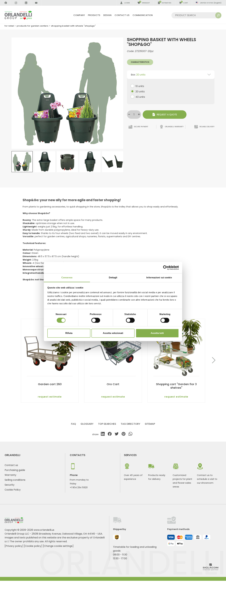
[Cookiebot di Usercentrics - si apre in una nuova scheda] (165, 267)
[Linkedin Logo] (26, 3)
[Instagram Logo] (16, 3)
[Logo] (22, 15)
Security (9, 485)
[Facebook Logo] (6, 3)
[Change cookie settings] (58, 546)
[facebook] (110, 434)
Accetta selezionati (113, 333)
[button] (214, 360)
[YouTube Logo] (36, 3)
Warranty (10, 475)
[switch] (95, 320)
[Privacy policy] (14, 546)
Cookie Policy (13, 489)
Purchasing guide (15, 470)
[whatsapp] (130, 434)
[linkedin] (103, 434)
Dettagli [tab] (113, 277)
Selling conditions (15, 480)
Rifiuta (68, 333)
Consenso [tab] (66, 277)
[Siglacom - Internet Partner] (210, 569)
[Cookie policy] (33, 546)
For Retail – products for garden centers (26, 26)
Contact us (11, 465)
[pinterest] (123, 434)
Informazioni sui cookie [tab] (159, 277)
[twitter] (117, 434)
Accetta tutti (157, 333)
